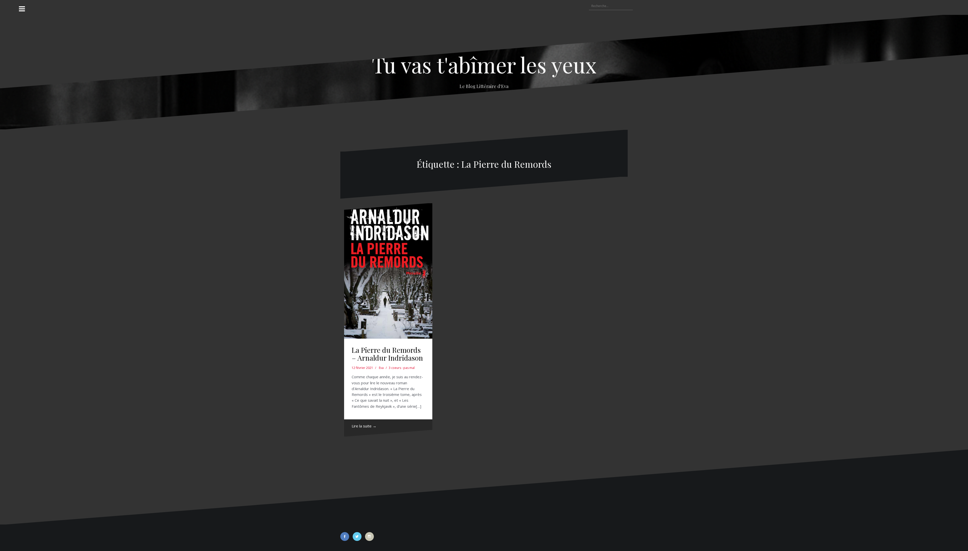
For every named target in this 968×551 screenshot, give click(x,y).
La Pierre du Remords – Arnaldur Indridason (387, 353)
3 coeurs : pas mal (402, 368)
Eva (381, 368)
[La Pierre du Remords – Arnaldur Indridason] (388, 271)
